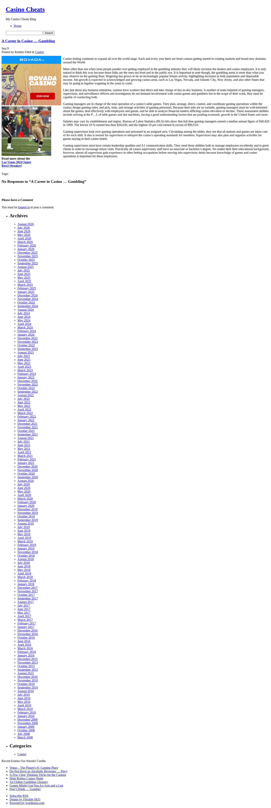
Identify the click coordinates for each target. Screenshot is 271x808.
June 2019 (23, 530)
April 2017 (24, 616)
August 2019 (25, 523)
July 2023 (23, 356)
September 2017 (27, 598)
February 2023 (26, 373)
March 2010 (25, 709)
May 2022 (23, 406)
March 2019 (25, 541)
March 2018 (25, 577)
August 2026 (25, 224)
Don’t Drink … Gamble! (25, 789)
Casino (39, 52)
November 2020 (27, 470)
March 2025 (25, 284)
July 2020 (23, 484)
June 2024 (23, 316)
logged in (24, 207)
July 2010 (23, 694)
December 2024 (27, 295)
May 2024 (23, 320)
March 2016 (25, 648)
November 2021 (27, 427)
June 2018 (23, 566)
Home (17, 26)
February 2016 (26, 652)
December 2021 (27, 423)
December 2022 (27, 381)
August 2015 (25, 673)
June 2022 (23, 402)
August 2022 (25, 395)
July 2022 (23, 398)
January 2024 (25, 334)
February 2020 (26, 502)
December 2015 (27, 659)
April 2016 (24, 644)
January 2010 (25, 716)
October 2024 (26, 302)
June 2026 (23, 231)
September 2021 (27, 434)
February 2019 (26, 545)
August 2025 (25, 267)
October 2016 (26, 637)
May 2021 (23, 448)
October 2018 (26, 555)
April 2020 (24, 495)
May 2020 (23, 491)
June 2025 (23, 274)
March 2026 (25, 242)
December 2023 (27, 338)
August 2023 (25, 352)
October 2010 (26, 684)
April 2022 (24, 409)
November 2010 (27, 680)
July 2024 (23, 313)
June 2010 (23, 698)
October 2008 (26, 730)
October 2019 (26, 516)
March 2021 (25, 455)
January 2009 (25, 726)
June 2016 (23, 641)
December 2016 (27, 630)
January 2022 (25, 420)
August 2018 (25, 559)
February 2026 (26, 245)
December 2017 (27, 587)
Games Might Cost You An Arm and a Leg (36, 785)
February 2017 (26, 623)
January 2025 (25, 291)
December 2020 (27, 466)
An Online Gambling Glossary (29, 782)
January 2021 (25, 463)
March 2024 (25, 327)
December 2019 (27, 509)
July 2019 (23, 527)
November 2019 (27, 513)
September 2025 (27, 263)
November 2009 (27, 723)
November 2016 (27, 634)
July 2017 (23, 605)
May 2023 (23, 363)
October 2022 (26, 388)
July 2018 (23, 562)
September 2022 (27, 391)
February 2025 (26, 288)
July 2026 (23, 227)
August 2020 (25, 480)
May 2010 (23, 701)
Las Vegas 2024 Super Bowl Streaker (16, 163)
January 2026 (25, 249)
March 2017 (25, 619)
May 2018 (23, 570)
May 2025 (23, 277)
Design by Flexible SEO (25, 799)
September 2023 (27, 349)
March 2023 (25, 370)
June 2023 (23, 359)
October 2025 (26, 259)
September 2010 (27, 687)
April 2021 (24, 452)
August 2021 (25, 438)
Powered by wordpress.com (27, 803)
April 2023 (24, 366)
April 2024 (24, 324)
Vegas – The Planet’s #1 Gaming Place (34, 767)
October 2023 (26, 345)
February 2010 (26, 712)
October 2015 (26, 666)
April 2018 (24, 573)
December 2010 (27, 676)
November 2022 (27, 384)
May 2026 (23, 234)
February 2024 (26, 331)
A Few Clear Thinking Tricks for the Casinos (38, 775)
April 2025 (24, 281)
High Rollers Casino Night (26, 778)
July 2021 (23, 441)
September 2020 (27, 477)
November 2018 (27, 552)
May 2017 (23, 612)
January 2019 (25, 548)
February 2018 (26, 580)
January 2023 (25, 377)
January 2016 (25, 655)
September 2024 (27, 306)
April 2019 (24, 537)
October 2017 (26, 594)
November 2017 (27, 591)
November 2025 (27, 256)
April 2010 (24, 705)
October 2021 (26, 431)
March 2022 (25, 413)
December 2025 (27, 252)
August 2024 (25, 309)
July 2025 (23, 270)
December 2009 (27, 719)
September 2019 (27, 520)
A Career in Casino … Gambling (28, 41)
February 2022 (26, 416)
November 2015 (27, 662)
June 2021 (23, 445)
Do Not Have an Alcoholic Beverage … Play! (38, 771)
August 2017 (25, 602)
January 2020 (25, 505)
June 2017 (23, 609)
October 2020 (26, 473)
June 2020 (23, 488)
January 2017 (25, 627)
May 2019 (23, 534)
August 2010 (25, 691)
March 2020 (25, 498)
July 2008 (23, 734)
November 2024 (27, 299)
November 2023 (27, 341)
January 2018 (25, 584)
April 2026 (24, 238)
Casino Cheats (25, 9)
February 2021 (26, 459)
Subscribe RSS (19, 796)
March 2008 (25, 737)
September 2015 (27, 669)
